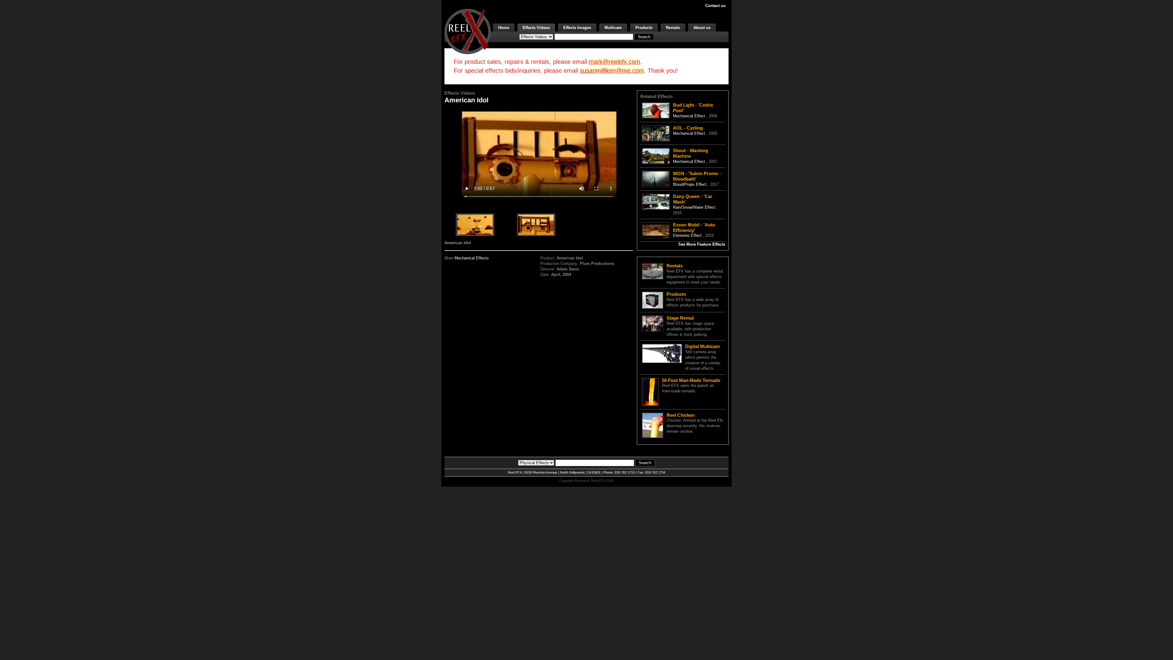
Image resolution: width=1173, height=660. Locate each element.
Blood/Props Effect (690, 184)
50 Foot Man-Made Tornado (691, 380)
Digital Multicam (702, 346)
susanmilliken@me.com (612, 70)
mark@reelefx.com (614, 61)
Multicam (613, 27)
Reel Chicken (681, 415)
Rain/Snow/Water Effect (695, 207)
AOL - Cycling (688, 127)
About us (702, 27)
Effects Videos (536, 27)
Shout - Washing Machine (690, 153)
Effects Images (577, 27)
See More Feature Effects (701, 244)
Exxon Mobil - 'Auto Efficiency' (694, 227)
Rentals (673, 27)
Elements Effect (688, 235)
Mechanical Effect (689, 116)
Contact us (715, 5)
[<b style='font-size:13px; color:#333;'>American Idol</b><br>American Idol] (475, 225)
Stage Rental (680, 318)
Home (503, 27)
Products (643, 27)
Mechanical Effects (472, 258)
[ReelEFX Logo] (467, 31)
